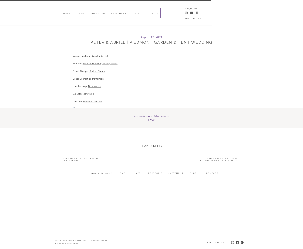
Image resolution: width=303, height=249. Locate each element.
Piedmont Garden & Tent (94, 56)
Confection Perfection (91, 78)
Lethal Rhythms (85, 94)
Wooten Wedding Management (100, 63)
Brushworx (94, 86)
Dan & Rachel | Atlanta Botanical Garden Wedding (219, 160)
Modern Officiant (92, 101)
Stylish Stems (97, 71)
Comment (151, 160)
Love (151, 120)
